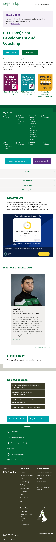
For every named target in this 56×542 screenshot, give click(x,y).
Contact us (23, 511)
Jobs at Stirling (24, 482)
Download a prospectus (18, 443)
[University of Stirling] (11, 4)
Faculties (22, 472)
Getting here (24, 485)
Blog (21, 494)
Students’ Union (24, 488)
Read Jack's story (19, 340)
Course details (27, 180)
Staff (21, 501)
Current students (25, 498)
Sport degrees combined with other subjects (27, 407)
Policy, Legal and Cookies (44, 472)
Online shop (23, 491)
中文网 (37, 4)
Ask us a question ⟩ (25, 524)
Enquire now (10, 52)
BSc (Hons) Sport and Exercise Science (25, 400)
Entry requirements (27, 176)
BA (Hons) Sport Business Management (25, 385)
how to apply (15, 23)
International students (17, 454)
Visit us (13, 448)
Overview (27, 171)
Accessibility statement (44, 475)
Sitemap (39, 478)
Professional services (26, 475)
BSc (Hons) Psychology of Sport (22, 392)
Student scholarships (17, 460)
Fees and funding (27, 185)
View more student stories (42, 347)
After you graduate (27, 190)
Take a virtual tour (16, 437)
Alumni (22, 478)
